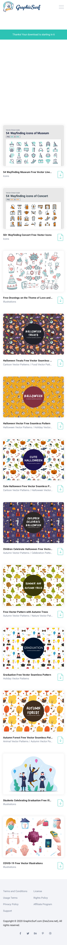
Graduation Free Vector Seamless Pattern (27, 674)
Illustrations (9, 301)
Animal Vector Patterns (15, 741)
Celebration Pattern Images (46, 552)
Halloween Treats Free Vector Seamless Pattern (28, 360)
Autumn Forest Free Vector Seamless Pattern (28, 737)
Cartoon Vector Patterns (16, 364)
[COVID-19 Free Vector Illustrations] (33, 836)
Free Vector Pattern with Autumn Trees (25, 611)
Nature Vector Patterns (44, 615)
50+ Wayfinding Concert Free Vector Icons (27, 234)
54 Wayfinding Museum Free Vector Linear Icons (28, 172)
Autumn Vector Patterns (16, 552)
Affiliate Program (43, 904)
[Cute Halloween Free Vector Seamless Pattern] (33, 459)
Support (7, 910)
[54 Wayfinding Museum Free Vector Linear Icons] (33, 145)
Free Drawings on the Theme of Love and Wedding (28, 297)
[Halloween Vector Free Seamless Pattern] (33, 397)
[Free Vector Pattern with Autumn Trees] (33, 585)
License (38, 891)
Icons (6, 176)
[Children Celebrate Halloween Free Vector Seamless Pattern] (33, 522)
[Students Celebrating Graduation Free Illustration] (33, 774)
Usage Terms (10, 897)
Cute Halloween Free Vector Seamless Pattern (28, 486)
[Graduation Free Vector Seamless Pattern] (33, 648)
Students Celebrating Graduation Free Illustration (28, 800)
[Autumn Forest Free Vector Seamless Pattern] (33, 711)
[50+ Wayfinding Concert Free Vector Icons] (33, 208)
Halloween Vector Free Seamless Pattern (26, 423)
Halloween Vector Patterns (17, 427)
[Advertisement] (33, 81)
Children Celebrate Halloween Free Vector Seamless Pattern (28, 549)
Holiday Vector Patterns (47, 427)
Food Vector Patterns (43, 364)
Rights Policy (41, 897)
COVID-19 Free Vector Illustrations (23, 863)
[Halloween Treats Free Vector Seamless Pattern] (33, 334)
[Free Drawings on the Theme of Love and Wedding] (33, 271)
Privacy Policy (11, 904)
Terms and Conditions (15, 891)
